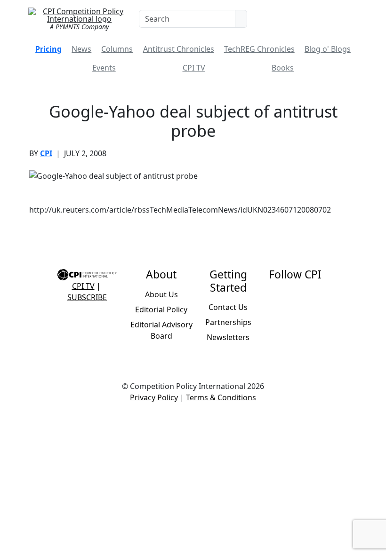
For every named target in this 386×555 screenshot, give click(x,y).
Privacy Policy (154, 397)
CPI (46, 153)
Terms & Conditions (221, 397)
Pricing (48, 49)
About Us (161, 294)
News (81, 49)
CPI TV (194, 68)
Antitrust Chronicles (178, 49)
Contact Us (228, 307)
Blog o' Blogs (328, 49)
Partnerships (228, 322)
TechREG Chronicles (259, 49)
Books (283, 68)
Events (104, 68)
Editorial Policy (161, 309)
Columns (117, 49)
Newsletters (228, 337)
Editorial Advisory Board (161, 330)
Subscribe (87, 297)
